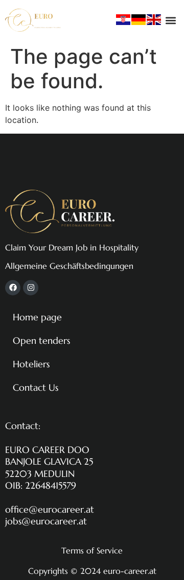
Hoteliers (31, 364)
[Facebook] (12, 287)
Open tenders (41, 340)
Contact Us (35, 387)
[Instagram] (30, 287)
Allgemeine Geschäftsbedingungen (69, 266)
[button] (170, 20)
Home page (37, 317)
